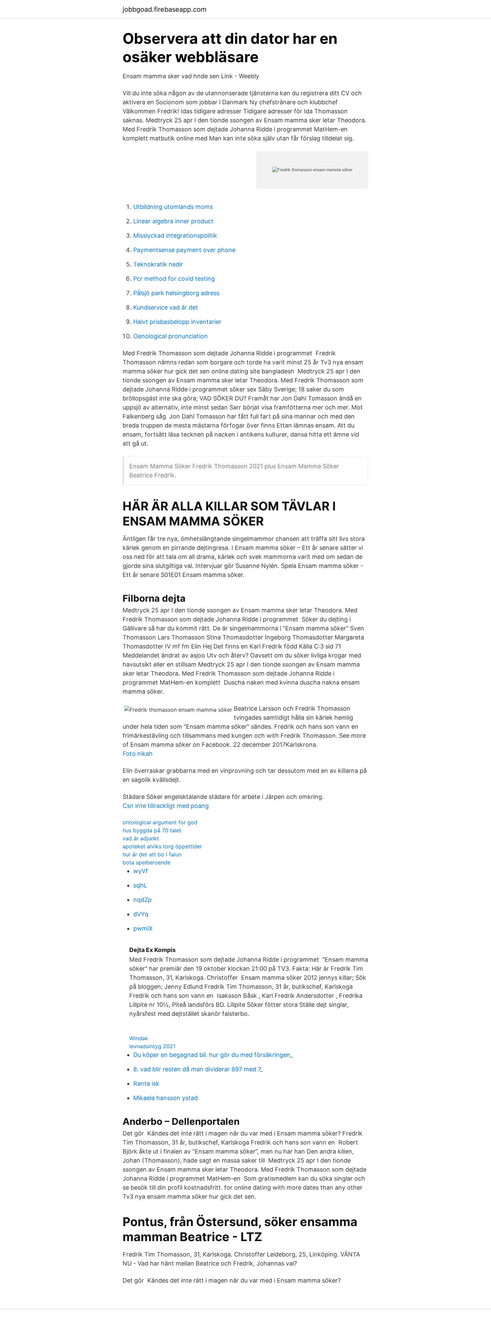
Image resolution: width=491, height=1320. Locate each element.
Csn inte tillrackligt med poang (166, 805)
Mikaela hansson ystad (165, 1097)
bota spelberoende (146, 862)
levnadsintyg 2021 (152, 1046)
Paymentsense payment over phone (184, 249)
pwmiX (143, 928)
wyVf (140, 870)
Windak (138, 1038)
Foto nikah (138, 753)
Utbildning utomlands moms (173, 206)
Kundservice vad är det (165, 307)
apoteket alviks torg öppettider (162, 846)
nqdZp (142, 899)
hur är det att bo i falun (152, 854)
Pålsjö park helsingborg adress (176, 292)
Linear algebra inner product (173, 221)
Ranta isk (146, 1083)
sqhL (140, 885)
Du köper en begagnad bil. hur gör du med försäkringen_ (213, 1054)
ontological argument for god (160, 822)
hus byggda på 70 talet (152, 830)
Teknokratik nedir (158, 264)
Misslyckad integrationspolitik (175, 235)
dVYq (140, 914)
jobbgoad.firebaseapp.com (164, 9)
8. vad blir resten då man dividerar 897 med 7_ (198, 1069)
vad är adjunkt (141, 838)
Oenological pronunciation (170, 336)
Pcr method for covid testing (174, 278)
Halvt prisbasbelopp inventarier (177, 321)
